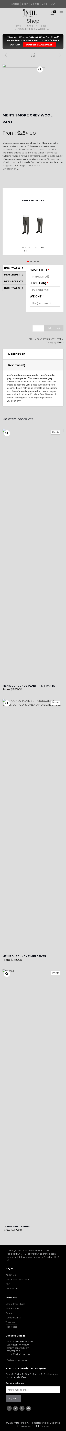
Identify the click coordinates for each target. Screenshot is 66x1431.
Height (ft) (39, 269)
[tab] (33, 354)
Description (16, 353)
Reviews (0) (16, 365)
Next (35, 192)
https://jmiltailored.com (19, 1354)
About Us (11, 1274)
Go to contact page (17, 1360)
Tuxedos (10, 1322)
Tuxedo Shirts (13, 1317)
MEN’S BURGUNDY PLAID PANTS (24, 956)
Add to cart (54, 328)
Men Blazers (12, 1308)
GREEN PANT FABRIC (17, 1226)
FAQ (52, 3)
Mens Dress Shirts (15, 1304)
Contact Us (12, 1288)
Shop (30, 25)
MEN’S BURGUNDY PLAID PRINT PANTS (29, 685)
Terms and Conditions (17, 1279)
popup (7, 433)
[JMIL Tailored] (30, 12)
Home (17, 25)
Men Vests (11, 1326)
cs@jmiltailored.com (18, 1347)
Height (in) (39, 283)
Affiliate (15, 3)
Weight (37, 296)
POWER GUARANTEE (39, 44)
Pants (43, 25)
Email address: (15, 1383)
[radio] (26, 230)
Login (25, 3)
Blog (44, 3)
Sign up (35, 3)
